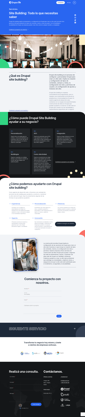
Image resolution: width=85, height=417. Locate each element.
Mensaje (12, 393)
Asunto (11, 387)
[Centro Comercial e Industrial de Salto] (60, 353)
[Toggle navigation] (74, 2)
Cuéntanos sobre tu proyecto (31, 305)
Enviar (59, 316)
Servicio (25, 292)
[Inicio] (15, 2)
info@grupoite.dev (65, 380)
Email (25, 300)
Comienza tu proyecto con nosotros (18, 29)
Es (70, 2)
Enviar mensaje (36, 404)
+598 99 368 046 (65, 382)
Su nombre (12, 376)
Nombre (26, 288)
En (67, 2)
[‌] (75, 15)
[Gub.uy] (25, 353)
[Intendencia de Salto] (48, 353)
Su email (12, 382)
